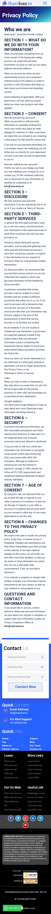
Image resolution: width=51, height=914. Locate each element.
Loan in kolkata (34, 773)
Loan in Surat (33, 761)
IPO (5, 805)
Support (34, 738)
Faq (4, 742)
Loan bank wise (34, 805)
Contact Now (25, 687)
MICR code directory (13, 797)
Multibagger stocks (36, 793)
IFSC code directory (12, 793)
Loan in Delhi (33, 777)
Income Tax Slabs (35, 797)
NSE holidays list (11, 801)
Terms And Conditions (30, 871)
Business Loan (10, 769)
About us (7, 745)
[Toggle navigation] (45, 3)
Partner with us (10, 749)
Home (5, 738)
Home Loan (9, 761)
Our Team (35, 745)
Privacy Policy (16, 871)
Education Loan (11, 777)
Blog (32, 742)
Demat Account (35, 801)
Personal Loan (10, 765)
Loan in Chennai (35, 769)
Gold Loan (8, 773)
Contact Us (36, 749)
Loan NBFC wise (35, 810)
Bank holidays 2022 (13, 810)
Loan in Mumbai (35, 765)
